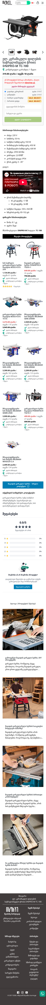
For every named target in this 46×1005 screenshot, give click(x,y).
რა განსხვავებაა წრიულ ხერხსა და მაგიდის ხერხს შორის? (24, 864)
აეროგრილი (12, 945)
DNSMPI (34, 979)
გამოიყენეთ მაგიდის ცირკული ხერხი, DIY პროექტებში (23, 659)
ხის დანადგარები (24, 503)
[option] (11, 52)
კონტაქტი (34, 928)
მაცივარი (12, 969)
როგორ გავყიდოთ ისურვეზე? (34, 972)
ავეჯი (12, 949)
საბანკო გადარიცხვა (15, 98)
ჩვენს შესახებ (34, 913)
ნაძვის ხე (12, 941)
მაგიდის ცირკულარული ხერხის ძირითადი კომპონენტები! (23, 795)
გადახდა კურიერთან (15, 91)
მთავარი (22, 896)
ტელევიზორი (12, 977)
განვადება (11, 95)
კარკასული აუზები (12, 960)
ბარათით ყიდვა (13, 101)
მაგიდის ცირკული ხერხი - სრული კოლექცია (23, 485)
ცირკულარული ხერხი (12, 498)
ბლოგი (34, 917)
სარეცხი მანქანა (12, 973)
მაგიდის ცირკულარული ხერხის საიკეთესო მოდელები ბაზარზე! (24, 727)
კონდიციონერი (12, 964)
